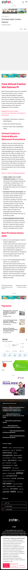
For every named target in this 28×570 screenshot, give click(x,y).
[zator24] (7, 2)
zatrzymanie (20, 492)
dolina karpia (7, 453)
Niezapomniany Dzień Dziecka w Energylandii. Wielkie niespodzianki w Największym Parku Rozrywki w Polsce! (13, 409)
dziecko (15, 453)
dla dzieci (18, 450)
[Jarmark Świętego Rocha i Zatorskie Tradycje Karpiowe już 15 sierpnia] (22, 322)
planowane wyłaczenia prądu (18, 470)
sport (4, 486)
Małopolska (8, 463)
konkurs (4, 460)
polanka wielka (11, 473)
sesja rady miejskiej (17, 484)
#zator (4, 447)
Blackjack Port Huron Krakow (10, 111)
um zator (14, 489)
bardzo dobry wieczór (18, 447)
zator (13, 491)
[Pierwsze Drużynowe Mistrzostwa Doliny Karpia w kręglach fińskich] (22, 330)
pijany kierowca (6, 470)
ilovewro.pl (5, 407)
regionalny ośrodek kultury (8, 481)
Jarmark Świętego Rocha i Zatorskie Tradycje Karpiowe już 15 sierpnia (10, 321)
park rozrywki (15, 468)
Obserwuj (23, 506)
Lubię (24, 502)
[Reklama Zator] (13, 385)
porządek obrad (11, 476)
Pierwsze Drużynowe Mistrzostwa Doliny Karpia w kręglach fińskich (10, 330)
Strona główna (5, 16)
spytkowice (19, 486)
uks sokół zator (5, 489)
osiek (15, 465)
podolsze (4, 473)
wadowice (21, 489)
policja (19, 473)
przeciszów (20, 478)
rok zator (7, 483)
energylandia (7, 455)
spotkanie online (11, 486)
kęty (3, 463)
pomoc (3, 476)
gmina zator (18, 455)
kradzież (20, 460)
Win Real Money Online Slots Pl (7, 288)
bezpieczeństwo (6, 450)
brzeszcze (13, 450)
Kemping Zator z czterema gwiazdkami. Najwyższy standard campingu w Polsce (10, 312)
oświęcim (6, 468)
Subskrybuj (22, 509)
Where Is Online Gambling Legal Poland (13, 173)
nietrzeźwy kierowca (7, 465)
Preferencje (22, 565)
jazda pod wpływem (6, 457)
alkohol (10, 447)
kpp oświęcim (12, 460)
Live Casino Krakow (21, 287)
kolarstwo (14, 457)
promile (14, 478)
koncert (20, 458)
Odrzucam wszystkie (14, 565)
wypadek (5, 492)
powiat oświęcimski (6, 478)
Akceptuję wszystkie (6, 565)
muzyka (14, 463)
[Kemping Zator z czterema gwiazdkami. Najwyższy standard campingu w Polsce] (22, 312)
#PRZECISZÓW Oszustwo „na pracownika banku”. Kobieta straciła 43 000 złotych (13, 415)
